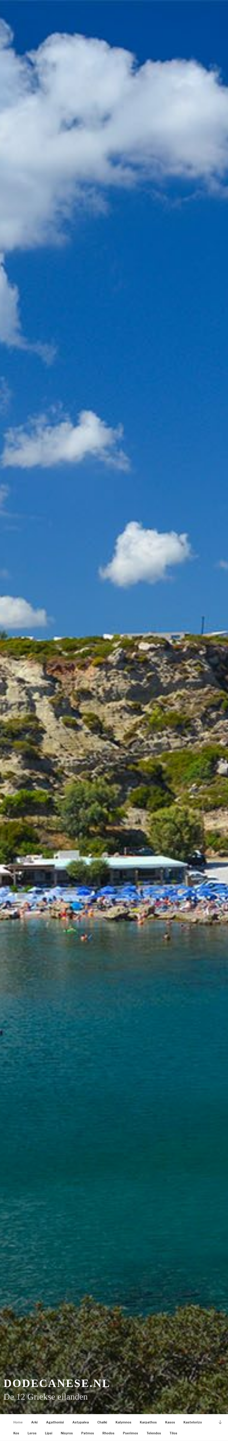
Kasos (170, 1422)
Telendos (154, 1433)
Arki (34, 1422)
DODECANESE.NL (57, 1383)
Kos (16, 1433)
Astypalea (80, 1422)
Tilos (173, 1433)
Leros (32, 1433)
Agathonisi (55, 1422)
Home (18, 1422)
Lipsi (48, 1433)
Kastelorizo (192, 1422)
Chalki (102, 1422)
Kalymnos (123, 1422)
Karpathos (148, 1422)
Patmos (87, 1433)
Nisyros (67, 1433)
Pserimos (130, 1433)
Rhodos (108, 1433)
